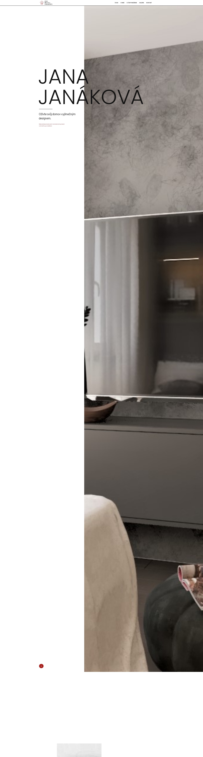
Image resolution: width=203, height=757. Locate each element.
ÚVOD (116, 3)
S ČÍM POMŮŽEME (132, 3)
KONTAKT (149, 3)
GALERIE (141, 3)
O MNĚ (122, 3)
